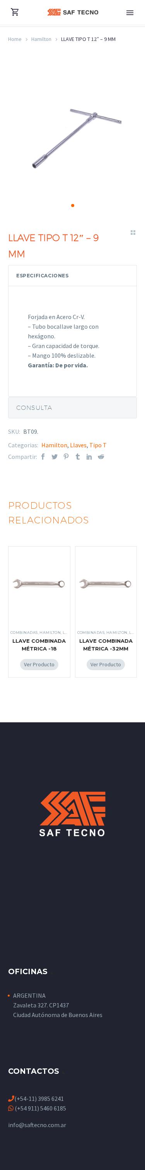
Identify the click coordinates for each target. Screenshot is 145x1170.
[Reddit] (101, 457)
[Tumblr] (78, 457)
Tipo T (98, 445)
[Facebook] (43, 457)
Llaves (78, 445)
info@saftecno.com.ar (37, 1125)
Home (15, 39)
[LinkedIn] (89, 457)
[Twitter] (54, 457)
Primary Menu (130, 13)
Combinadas (24, 632)
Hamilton (41, 39)
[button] (72, 205)
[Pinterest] (66, 457)
